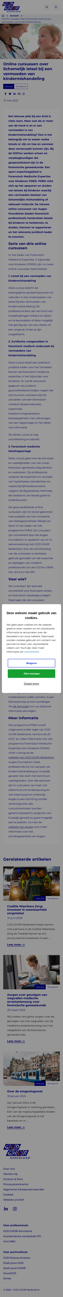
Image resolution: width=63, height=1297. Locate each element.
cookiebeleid (31, 651)
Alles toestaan (32, 673)
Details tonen (31, 683)
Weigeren (31, 663)
